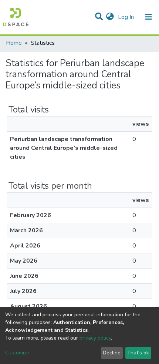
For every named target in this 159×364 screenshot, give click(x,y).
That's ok (138, 352)
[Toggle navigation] (148, 17)
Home (14, 43)
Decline (112, 352)
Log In (126, 17)
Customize (17, 352)
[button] (110, 17)
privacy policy (95, 337)
